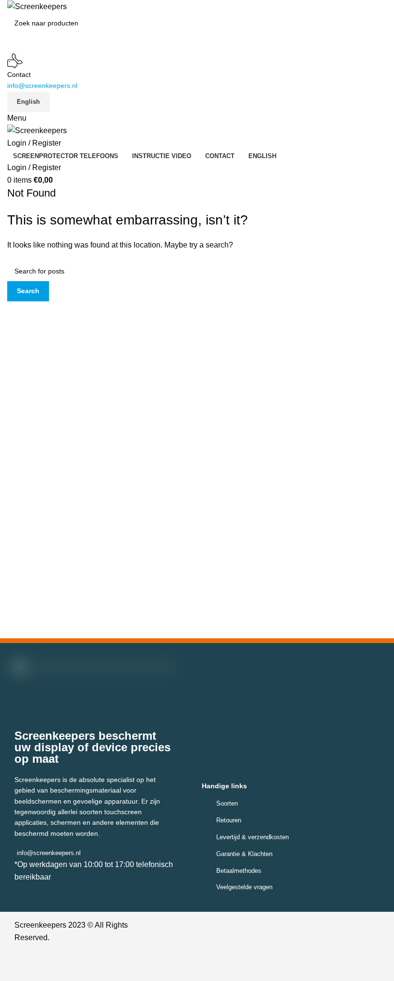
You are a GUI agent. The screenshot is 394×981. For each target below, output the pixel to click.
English (28, 101)
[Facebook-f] (183, 966)
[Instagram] (205, 966)
